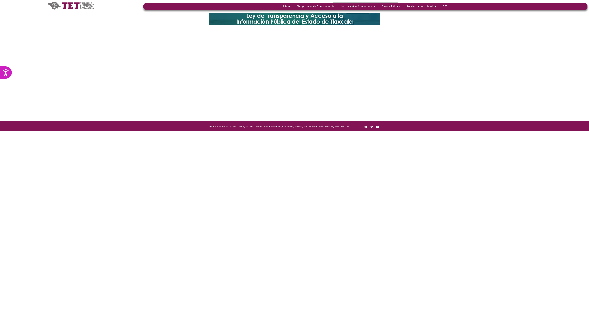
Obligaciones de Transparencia (315, 6)
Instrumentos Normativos (356, 6)
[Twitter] (371, 126)
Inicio (286, 6)
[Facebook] (365, 126)
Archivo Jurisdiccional (420, 6)
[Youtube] (377, 126)
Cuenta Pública (391, 6)
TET (445, 6)
